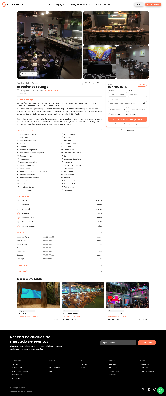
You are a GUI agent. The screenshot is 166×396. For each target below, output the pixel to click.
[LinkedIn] (149, 389)
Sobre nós (15, 364)
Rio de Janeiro (114, 367)
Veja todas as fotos (29, 74)
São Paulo (112, 364)
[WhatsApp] (143, 389)
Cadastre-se (153, 4)
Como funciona (103, 4)
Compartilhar (129, 130)
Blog (50, 371)
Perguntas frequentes (147, 371)
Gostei (142, 85)
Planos (51, 364)
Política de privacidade (20, 371)
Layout (130, 91)
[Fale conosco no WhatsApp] (160, 390)
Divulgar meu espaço (80, 4)
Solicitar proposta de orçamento (127, 119)
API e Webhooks (17, 367)
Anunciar (84, 364)
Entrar (139, 4)
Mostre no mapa (51, 90)
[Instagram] (154, 389)
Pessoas (111, 91)
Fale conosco (16, 378)
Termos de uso (17, 375)
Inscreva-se (146, 342)
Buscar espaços (56, 4)
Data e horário (113, 99)
